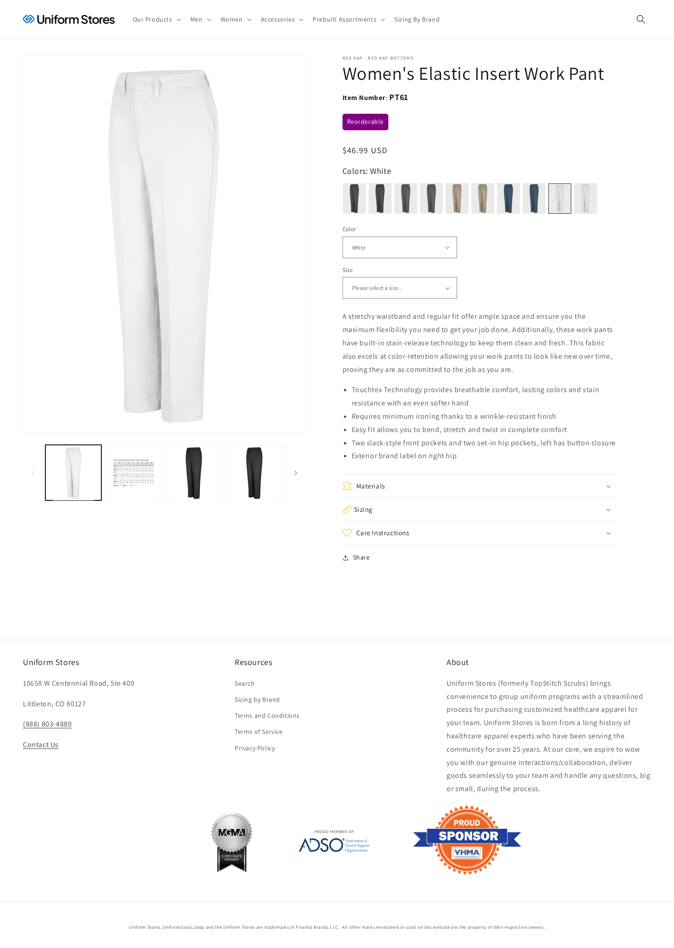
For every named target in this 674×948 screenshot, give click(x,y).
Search (245, 683)
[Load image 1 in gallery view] (73, 473)
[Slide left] (33, 473)
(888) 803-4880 (47, 724)
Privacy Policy (255, 748)
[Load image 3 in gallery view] (194, 473)
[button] (156, 19)
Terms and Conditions (267, 715)
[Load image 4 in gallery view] (254, 473)
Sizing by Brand (257, 699)
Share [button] (361, 557)
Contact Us (41, 744)
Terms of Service (259, 731)
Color (349, 229)
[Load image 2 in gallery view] (134, 473)
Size (348, 270)
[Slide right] (296, 473)
